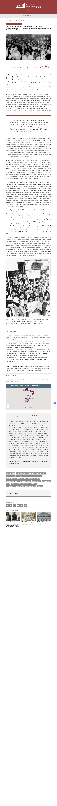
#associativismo (21, 473)
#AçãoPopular (10, 473)
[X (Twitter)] (10, 505)
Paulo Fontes (15, 463)
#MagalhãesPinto (25, 481)
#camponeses (10, 476)
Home (7, 20)
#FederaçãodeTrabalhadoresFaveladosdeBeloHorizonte (23, 478)
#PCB (8, 483)
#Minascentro (36, 481)
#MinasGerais (46, 481)
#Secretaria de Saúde (29, 483)
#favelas (38, 476)
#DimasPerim (30, 476)
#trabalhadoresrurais (29, 486)
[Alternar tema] (34, 16)
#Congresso (20, 476)
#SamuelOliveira (16, 483)
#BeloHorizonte (40, 473)
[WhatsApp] (14, 505)
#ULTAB (40, 486)
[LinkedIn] (7, 505)
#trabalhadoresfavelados (13, 486)
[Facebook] (21, 505)
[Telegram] (18, 505)
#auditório (31, 473)
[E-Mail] (25, 505)
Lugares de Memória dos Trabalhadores (20, 20)
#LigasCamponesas (12, 481)
